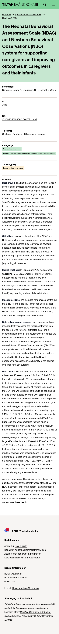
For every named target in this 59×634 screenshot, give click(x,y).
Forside (6, 14)
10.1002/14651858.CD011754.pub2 (19, 119)
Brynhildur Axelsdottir (29, 557)
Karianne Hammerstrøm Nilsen (30, 549)
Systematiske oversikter (28, 14)
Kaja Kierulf (21, 546)
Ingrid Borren (34, 553)
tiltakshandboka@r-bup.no (25, 588)
